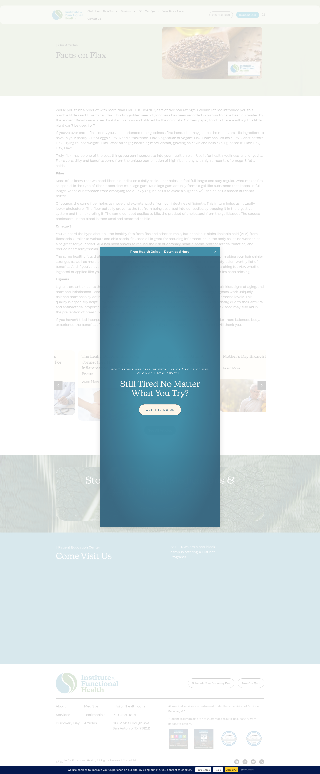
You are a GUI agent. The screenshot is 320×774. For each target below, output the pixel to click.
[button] (215, 251)
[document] (160, 387)
